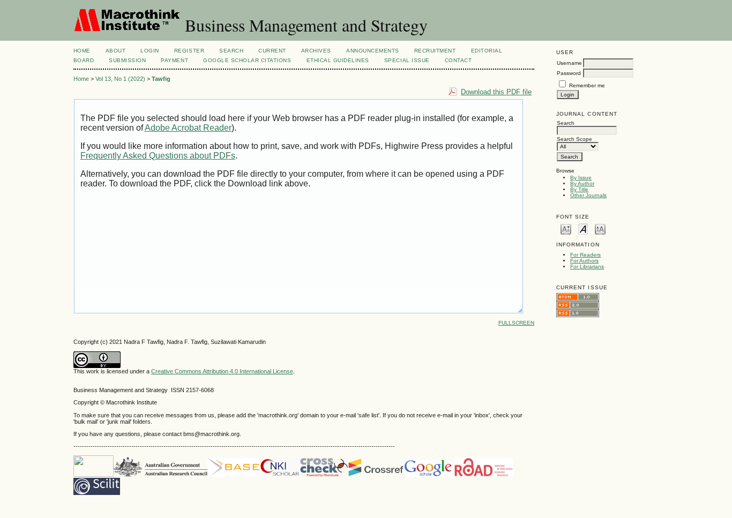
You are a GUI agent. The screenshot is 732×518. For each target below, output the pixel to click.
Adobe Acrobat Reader (188, 127)
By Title (579, 189)
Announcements (372, 51)
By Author (582, 183)
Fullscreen (516, 323)
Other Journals (588, 195)
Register (189, 51)
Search (231, 51)
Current (272, 51)
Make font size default (583, 228)
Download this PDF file (496, 92)
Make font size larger (600, 228)
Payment (174, 60)
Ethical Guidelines (338, 60)
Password (569, 73)
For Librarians (587, 266)
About (116, 51)
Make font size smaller (566, 228)
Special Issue (407, 60)
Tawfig (161, 79)
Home (82, 51)
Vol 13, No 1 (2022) (120, 79)
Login (149, 51)
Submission (127, 60)
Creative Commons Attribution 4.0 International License (222, 371)
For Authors (584, 261)
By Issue (581, 178)
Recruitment (435, 51)
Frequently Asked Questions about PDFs (157, 155)
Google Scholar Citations (247, 60)
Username (569, 63)
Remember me (587, 85)
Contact (458, 60)
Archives (316, 51)
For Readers (585, 255)
